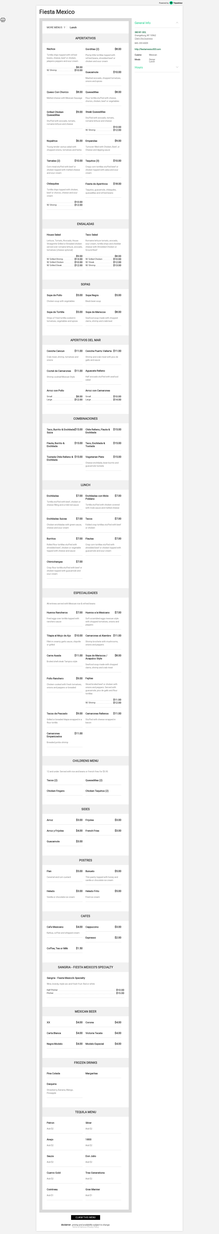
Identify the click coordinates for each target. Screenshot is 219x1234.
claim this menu (86, 1217)
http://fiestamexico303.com (148, 49)
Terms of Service (79, 1227)
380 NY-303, (140, 32)
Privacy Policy (93, 1227)
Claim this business (144, 38)
